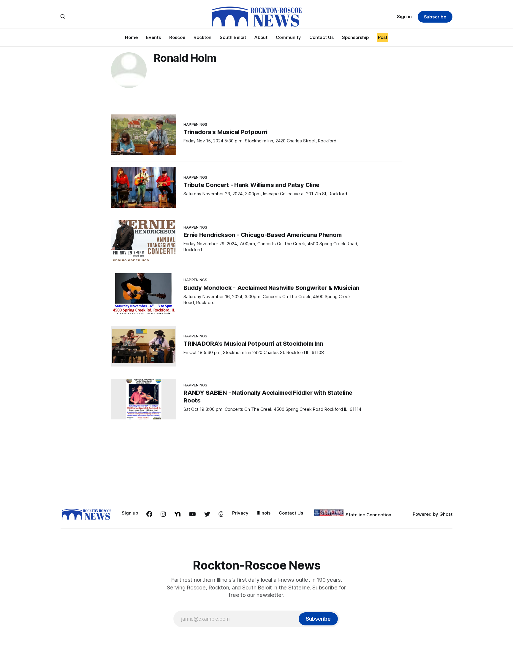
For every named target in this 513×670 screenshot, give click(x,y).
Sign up (130, 513)
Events (153, 37)
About (260, 37)
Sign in (404, 16)
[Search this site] (63, 16)
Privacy (240, 513)
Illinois (263, 513)
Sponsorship (355, 37)
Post (382, 37)
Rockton (202, 37)
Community (288, 37)
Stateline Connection (368, 515)
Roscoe (177, 37)
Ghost (445, 514)
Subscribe (435, 17)
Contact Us (321, 37)
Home (131, 37)
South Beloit (233, 37)
